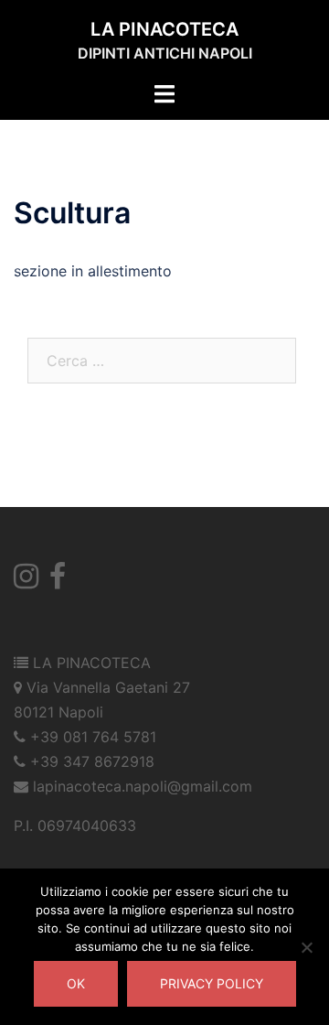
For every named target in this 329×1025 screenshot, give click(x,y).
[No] (306, 947)
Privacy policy (211, 983)
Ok (76, 983)
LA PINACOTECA (164, 29)
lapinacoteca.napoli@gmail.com (142, 786)
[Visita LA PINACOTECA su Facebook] (57, 581)
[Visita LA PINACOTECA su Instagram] (26, 581)
